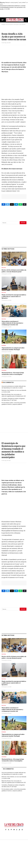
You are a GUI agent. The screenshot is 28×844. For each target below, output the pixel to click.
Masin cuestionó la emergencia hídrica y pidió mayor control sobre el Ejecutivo (14, 296)
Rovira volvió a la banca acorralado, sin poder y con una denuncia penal (14, 270)
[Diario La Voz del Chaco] (15, 19)
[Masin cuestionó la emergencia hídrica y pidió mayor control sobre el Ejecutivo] (14, 284)
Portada (3, 24)
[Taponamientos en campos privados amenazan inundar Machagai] (14, 337)
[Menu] (3, 20)
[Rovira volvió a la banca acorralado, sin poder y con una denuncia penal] (14, 259)
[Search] (25, 20)
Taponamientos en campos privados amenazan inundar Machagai (13, 348)
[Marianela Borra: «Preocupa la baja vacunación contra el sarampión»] (14, 361)
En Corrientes (8, 382)
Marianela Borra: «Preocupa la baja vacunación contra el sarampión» (13, 373)
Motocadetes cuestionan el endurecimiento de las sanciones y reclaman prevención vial (12, 323)
